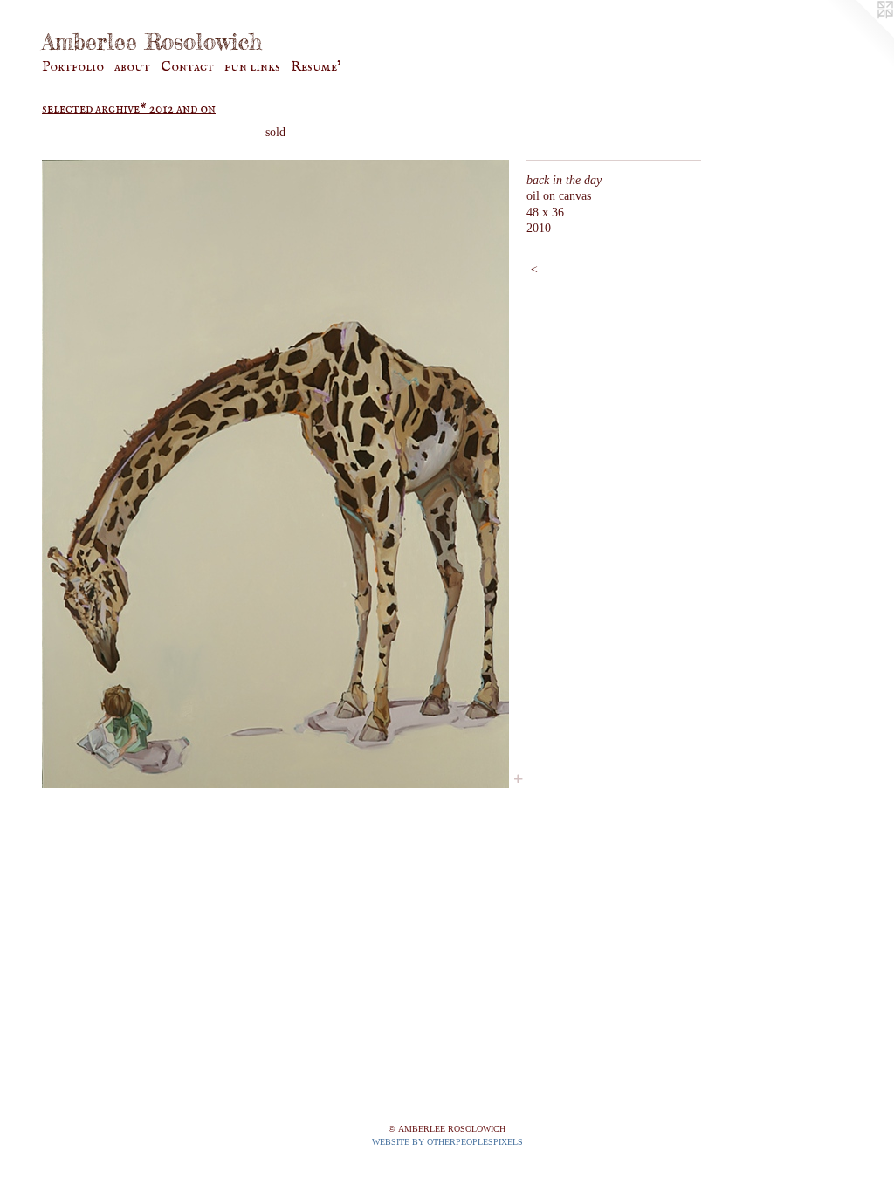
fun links (252, 67)
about (132, 67)
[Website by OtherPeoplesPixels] (859, 35)
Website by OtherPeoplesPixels (447, 1142)
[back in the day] (275, 474)
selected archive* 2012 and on (129, 109)
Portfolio (73, 67)
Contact (187, 67)
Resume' (315, 67)
